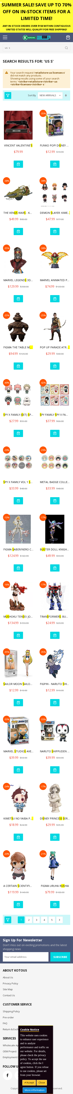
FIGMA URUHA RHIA (55, 886)
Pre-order (8, 1017)
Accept (30, 1082)
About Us (8, 977)
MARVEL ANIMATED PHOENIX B (55, 280)
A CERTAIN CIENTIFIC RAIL (18, 886)
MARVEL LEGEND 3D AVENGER (18, 280)
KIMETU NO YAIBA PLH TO (18, 818)
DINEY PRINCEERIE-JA (55, 818)
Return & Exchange (13, 1029)
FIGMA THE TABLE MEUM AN (18, 347)
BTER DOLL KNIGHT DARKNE (55, 549)
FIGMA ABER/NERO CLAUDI (18, 549)
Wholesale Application (15, 1045)
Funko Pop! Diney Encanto (55, 145)
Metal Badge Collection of (55, 482)
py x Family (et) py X (18, 414)
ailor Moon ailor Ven (18, 684)
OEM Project (9, 1051)
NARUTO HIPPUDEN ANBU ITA (55, 751)
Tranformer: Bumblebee (55, 616)
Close (42, 1082)
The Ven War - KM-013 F (18, 213)
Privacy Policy (10, 983)
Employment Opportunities (18, 1057)
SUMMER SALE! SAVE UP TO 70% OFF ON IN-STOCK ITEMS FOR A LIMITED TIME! (37, 11)
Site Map (8, 989)
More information (35, 1090)
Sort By (32, 95)
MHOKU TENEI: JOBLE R (18, 616)
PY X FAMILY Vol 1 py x (18, 482)
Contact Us (9, 995)
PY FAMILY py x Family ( (55, 414)
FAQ (5, 1023)
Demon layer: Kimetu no (55, 213)
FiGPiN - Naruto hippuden (55, 684)
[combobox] (36, 48)
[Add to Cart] (18, 164)
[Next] (59, 920)
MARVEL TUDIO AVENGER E (18, 751)
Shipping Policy (11, 1011)
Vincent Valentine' (18, 145)
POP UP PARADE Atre (55, 347)
